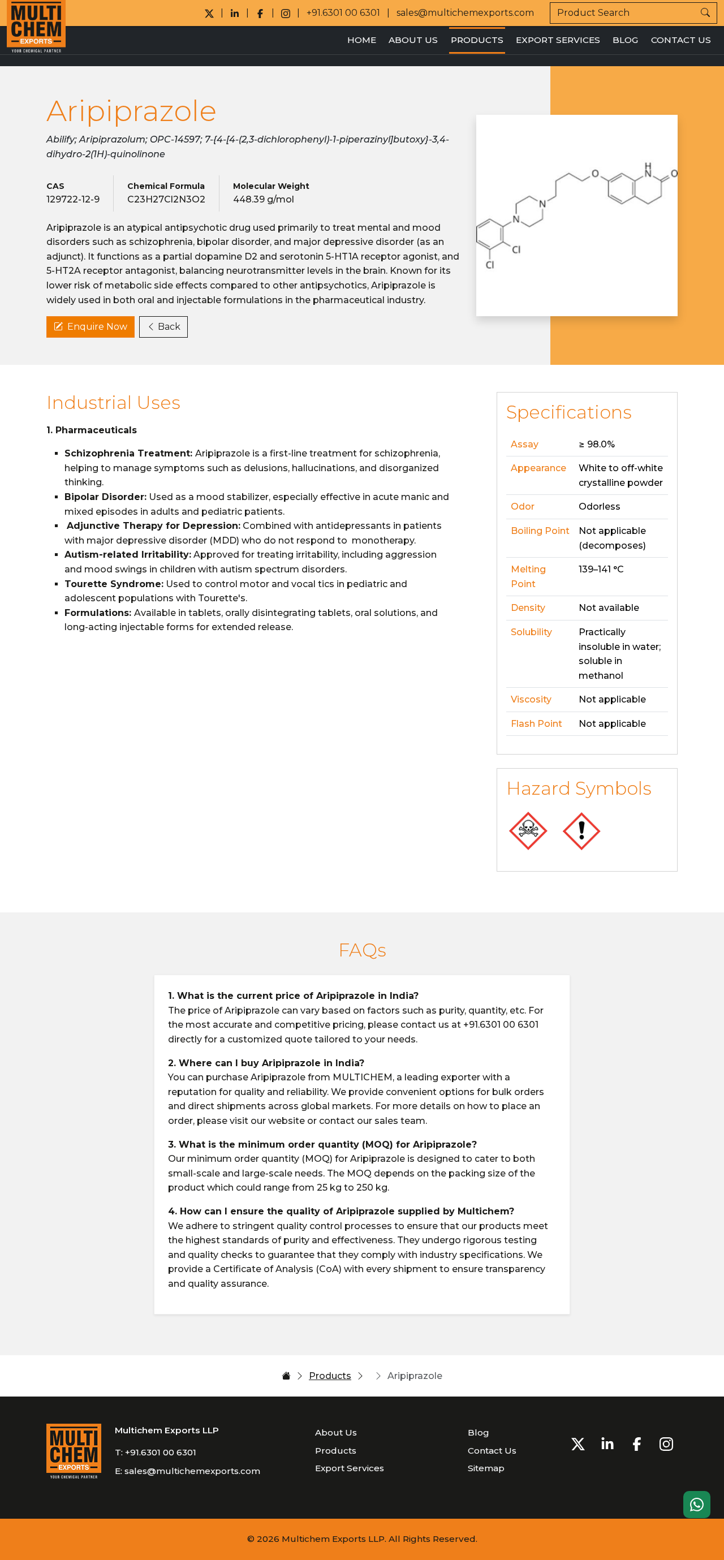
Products (477, 40)
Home (361, 40)
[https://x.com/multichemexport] (209, 13)
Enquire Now (97, 326)
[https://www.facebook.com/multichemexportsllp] (260, 13)
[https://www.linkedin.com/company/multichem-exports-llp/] (234, 13)
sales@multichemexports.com (465, 12)
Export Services (558, 40)
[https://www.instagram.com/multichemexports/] (285, 13)
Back (169, 326)
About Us (413, 40)
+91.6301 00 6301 (343, 12)
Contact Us (681, 40)
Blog (625, 40)
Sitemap (486, 1468)
